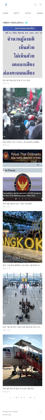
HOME (5, 13)
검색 (35, 4)
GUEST (28, 13)
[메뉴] (40, 4)
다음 (34, 397)
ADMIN (40, 13)
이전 (10, 397)
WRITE (17, 13)
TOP (40, 412)
